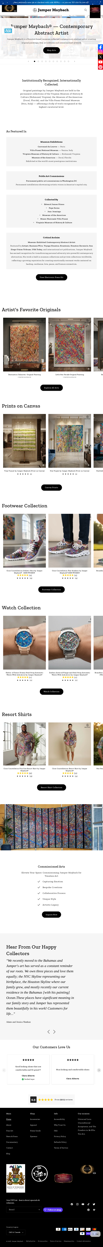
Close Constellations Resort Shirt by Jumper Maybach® (69, 770)
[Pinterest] (100, 67)
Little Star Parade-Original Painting (70, 375)
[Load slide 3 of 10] (42, 61)
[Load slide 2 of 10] (38, 61)
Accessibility (59, 1119)
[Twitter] (100, 56)
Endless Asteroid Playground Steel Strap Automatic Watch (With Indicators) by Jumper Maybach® (69, 674)
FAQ (56, 1131)
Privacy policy (43, 1241)
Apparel (33, 1125)
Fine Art (9, 1131)
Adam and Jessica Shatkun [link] (18, 1022)
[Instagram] (100, 51)
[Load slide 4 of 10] (46, 61)
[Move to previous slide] (4, 1070)
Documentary (12, 1142)
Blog (8, 1154)
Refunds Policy (60, 1142)
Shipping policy (69, 1241)
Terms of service (55, 1241)
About (8, 1125)
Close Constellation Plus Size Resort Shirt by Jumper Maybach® (24, 770)
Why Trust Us (59, 1125)
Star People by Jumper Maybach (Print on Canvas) (69, 471)
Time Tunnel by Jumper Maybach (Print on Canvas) (24, 471)
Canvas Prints (51, 487)
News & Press (12, 1136)
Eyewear (33, 1136)
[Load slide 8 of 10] (61, 61)
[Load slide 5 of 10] (50, 61)
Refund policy (30, 1241)
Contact (9, 1148)
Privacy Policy (60, 1136)
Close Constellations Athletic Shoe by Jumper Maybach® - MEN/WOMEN (24, 572)
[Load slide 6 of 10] (53, 61)
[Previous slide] (28, 61)
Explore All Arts (51, 388)
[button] (5, 10)
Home (8, 1119)
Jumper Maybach (17, 1241)
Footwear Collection (51, 589)
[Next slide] (74, 61)
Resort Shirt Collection (51, 787)
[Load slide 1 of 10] (34, 61)
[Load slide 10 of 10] (68, 61)
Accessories (35, 1119)
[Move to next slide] (99, 1070)
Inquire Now (51, 914)
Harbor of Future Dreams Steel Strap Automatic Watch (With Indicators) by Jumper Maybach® (24, 674)
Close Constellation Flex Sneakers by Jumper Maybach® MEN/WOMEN (70, 572)
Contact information (84, 1241)
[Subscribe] (39, 1210)
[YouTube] (100, 62)
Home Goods (35, 1131)
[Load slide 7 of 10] (57, 61)
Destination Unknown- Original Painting (24, 375)
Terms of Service (61, 1148)
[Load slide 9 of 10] (65, 61)
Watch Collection (52, 691)
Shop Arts (51, 50)
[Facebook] (100, 46)
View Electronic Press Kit (51, 277)
